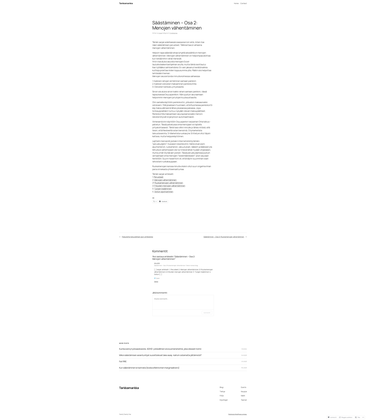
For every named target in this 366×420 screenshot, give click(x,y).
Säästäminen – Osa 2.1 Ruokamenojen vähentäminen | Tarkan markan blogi (176, 265)
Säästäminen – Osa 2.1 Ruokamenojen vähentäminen (223, 237)
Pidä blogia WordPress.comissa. (237, 414)
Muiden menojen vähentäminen (170, 185)
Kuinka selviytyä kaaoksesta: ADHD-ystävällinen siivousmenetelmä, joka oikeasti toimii (160, 349)
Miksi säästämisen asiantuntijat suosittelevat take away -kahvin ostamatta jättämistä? (160, 355)
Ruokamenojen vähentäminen (169, 182)
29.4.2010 (157, 263)
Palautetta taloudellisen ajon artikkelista (137, 237)
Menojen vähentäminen (165, 179)
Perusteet (158, 177)
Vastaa (156, 281)
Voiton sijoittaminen (163, 191)
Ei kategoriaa (173, 33)
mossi (160, 33)
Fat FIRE (123, 361)
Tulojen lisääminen (163, 188)
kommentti (207, 312)
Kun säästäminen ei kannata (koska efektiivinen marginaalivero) (149, 368)
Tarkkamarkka (126, 3)
